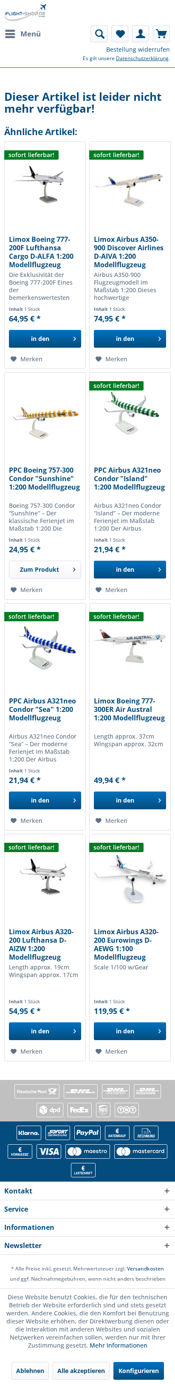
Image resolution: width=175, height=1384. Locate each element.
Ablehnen (30, 1371)
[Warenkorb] (161, 33)
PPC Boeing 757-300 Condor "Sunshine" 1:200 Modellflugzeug (44, 479)
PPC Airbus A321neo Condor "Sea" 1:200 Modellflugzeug (42, 709)
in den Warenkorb (39, 341)
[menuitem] (22, 33)
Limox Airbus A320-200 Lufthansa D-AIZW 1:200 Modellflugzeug (41, 944)
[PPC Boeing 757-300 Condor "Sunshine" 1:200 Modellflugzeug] (45, 415)
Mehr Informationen (118, 1345)
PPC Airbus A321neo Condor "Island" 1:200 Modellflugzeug (129, 479)
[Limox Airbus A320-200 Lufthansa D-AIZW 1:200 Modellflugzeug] (45, 877)
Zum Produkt (39, 569)
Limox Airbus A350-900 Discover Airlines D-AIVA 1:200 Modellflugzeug (129, 252)
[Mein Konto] (140, 33)
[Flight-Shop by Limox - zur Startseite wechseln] (25, 12)
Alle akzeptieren (81, 1371)
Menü (30, 34)
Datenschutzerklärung (142, 58)
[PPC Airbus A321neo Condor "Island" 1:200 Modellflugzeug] (130, 415)
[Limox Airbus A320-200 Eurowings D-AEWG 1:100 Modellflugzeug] (130, 877)
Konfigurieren (139, 1371)
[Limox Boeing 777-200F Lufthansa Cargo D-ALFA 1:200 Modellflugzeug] (45, 184)
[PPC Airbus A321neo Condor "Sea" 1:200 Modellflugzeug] (45, 646)
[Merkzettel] (119, 33)
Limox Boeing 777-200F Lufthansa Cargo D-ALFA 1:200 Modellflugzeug (41, 252)
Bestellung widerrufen (138, 49)
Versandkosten (145, 1268)
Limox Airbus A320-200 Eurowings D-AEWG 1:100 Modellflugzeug (126, 944)
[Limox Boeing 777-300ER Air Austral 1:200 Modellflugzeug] (130, 646)
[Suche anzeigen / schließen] (98, 33)
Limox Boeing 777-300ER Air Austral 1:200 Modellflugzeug (129, 709)
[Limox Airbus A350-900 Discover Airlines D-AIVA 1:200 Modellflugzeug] (130, 184)
